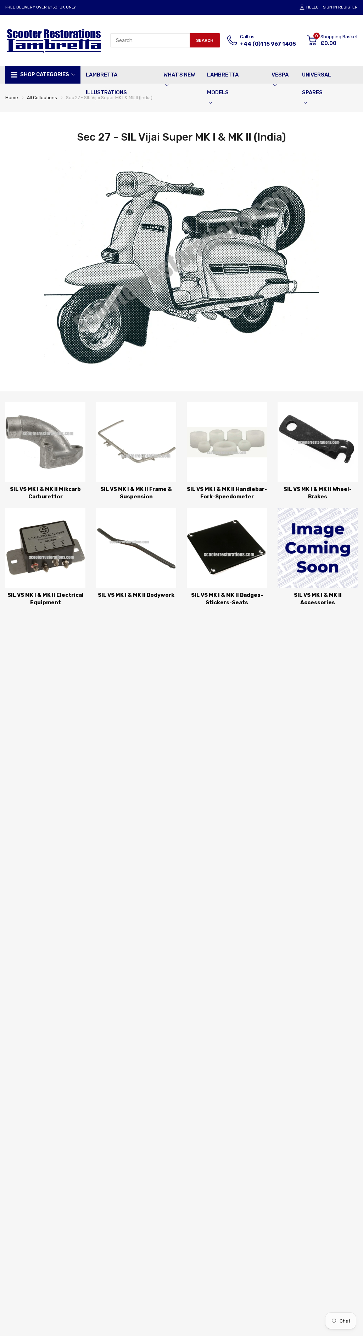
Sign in (330, 7)
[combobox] (150, 40)
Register (348, 7)
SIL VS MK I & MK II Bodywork (136, 595)
